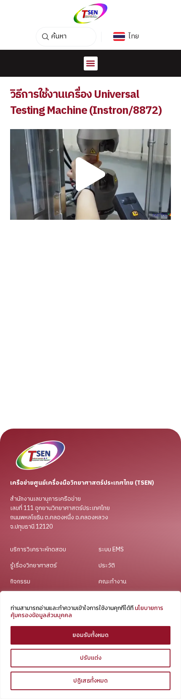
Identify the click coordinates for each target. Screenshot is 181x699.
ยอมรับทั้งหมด (90, 635)
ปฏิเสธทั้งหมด (90, 681)
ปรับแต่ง (90, 658)
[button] (91, 63)
